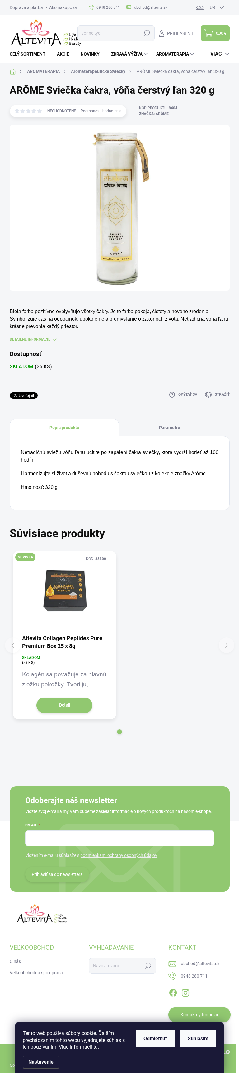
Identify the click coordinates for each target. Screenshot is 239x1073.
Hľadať (146, 33)
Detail (64, 705)
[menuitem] (30, 54)
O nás (15, 961)
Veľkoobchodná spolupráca (36, 972)
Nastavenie (41, 1062)
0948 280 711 (194, 976)
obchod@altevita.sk (200, 963)
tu (95, 1047)
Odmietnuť (155, 1039)
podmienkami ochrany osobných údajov (118, 855)
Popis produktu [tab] (64, 427)
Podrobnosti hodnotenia (101, 111)
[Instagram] (185, 991)
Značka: (154, 114)
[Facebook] (173, 991)
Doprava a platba (26, 7)
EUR (211, 7)
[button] (119, 732)
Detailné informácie (30, 339)
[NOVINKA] (64, 592)
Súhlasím (198, 1039)
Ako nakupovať (63, 7)
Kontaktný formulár (199, 1014)
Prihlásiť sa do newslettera (57, 874)
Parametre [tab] (169, 427)
